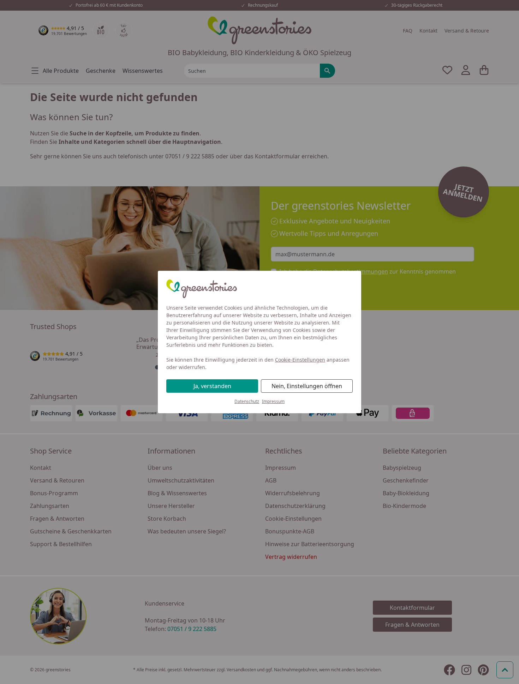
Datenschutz (246, 401)
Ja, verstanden (212, 386)
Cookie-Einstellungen (300, 359)
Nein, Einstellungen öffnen (307, 386)
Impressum (273, 401)
